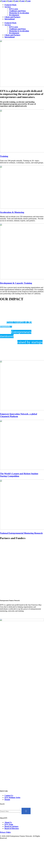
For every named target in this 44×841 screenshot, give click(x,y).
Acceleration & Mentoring (12, 212)
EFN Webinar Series (12, 797)
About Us (8, 822)
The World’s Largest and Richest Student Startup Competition (19, 474)
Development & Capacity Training (16, 283)
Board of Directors (12, 828)
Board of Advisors (11, 826)
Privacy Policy (5, 832)
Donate (7, 799)
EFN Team (9, 824)
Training (4, 156)
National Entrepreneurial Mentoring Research (21, 533)
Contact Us (9, 795)
